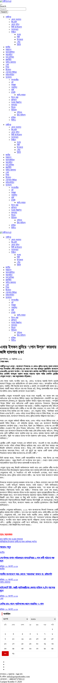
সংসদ (19, 34)
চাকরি (13, 92)
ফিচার (13, 107)
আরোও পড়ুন (5, 547)
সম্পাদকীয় (14, 79)
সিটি (18, 37)
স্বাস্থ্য (13, 84)
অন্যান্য (9, 77)
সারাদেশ (8, 49)
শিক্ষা (7, 67)
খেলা (7, 64)
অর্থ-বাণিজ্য (10, 57)
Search (3, 6)
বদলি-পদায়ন (21, 95)
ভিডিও (13, 120)
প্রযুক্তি (14, 87)
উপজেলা (20, 39)
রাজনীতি (8, 59)
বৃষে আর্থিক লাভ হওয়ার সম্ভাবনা (11, 539)
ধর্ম (12, 82)
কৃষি (12, 89)
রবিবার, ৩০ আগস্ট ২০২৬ (9, 566)
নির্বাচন (13, 32)
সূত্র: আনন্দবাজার (6, 534)
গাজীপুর (8, 17)
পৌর (18, 42)
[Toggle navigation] (1, 4)
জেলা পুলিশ (15, 24)
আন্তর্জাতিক (10, 52)
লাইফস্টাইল (10, 74)
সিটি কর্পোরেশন (16, 27)
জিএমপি (14, 22)
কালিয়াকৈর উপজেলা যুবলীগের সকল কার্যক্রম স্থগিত (18, 541)
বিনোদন (8, 69)
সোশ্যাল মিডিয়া (11, 72)
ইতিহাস (14, 110)
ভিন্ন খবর (14, 97)
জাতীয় (8, 47)
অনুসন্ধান (14, 29)
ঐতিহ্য (19, 112)
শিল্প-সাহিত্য (21, 115)
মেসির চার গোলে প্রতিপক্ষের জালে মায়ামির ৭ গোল (22, 603)
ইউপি (19, 44)
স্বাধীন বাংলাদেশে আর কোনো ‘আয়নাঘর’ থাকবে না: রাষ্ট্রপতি (26, 574)
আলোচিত (9, 54)
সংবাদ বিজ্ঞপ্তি (16, 102)
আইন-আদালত (11, 62)
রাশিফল (14, 100)
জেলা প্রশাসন (16, 19)
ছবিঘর (13, 117)
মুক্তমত (14, 105)
